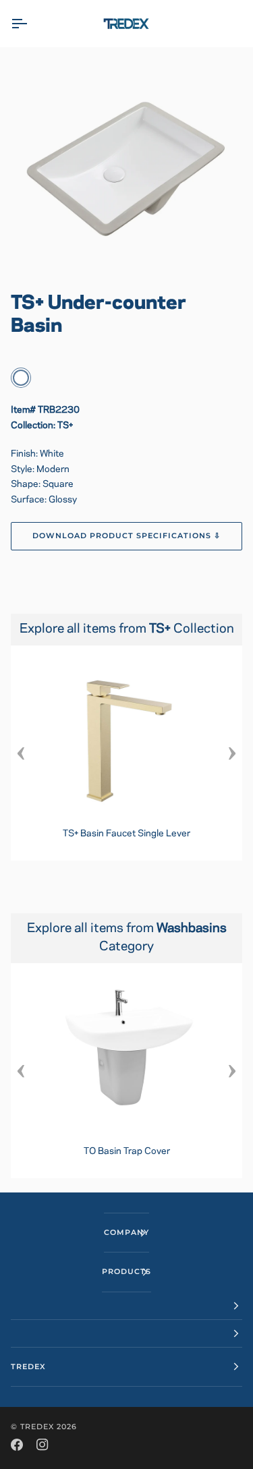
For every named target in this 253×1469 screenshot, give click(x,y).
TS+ (161, 629)
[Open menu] (31, 23)
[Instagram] (42, 1445)
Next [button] (232, 752)
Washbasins (192, 929)
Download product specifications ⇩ (126, 535)
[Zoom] (126, 164)
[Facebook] (17, 1445)
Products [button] (126, 1271)
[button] (126, 1306)
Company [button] (126, 1232)
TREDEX (37, 1426)
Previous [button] (21, 752)
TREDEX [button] (28, 1366)
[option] (126, 753)
